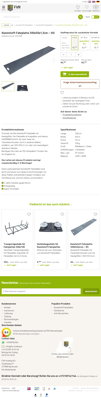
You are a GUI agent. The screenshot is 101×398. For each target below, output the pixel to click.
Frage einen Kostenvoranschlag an (80, 84)
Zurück (6, 25)
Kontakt (7, 307)
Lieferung (8, 313)
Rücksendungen (11, 319)
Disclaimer (6, 388)
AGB (13, 388)
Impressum (9, 310)
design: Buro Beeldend (90, 388)
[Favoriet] (62, 92)
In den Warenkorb (77, 74)
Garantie (7, 322)
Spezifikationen (69, 118)
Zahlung (7, 316)
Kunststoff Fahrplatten (63, 307)
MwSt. (88, 17)
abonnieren (91, 291)
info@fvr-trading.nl (14, 346)
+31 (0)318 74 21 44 (10, 349)
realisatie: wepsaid (76, 391)
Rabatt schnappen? (92, 391)
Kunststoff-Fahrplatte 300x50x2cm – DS (81, 245)
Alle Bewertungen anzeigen (27, 334)
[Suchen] (80, 17)
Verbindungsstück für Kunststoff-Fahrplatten (48, 245)
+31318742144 (12, 342)
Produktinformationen (72, 114)
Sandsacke (59, 310)
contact (85, 2)
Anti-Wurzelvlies (61, 313)
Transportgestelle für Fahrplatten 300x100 (14, 245)
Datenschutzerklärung (10, 391)
